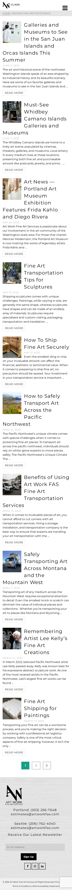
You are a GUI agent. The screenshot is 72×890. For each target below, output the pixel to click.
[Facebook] (27, 866)
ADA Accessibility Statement (45, 886)
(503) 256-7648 (44, 810)
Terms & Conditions (22, 886)
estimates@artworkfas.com (35, 814)
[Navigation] (65, 8)
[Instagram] (35, 866)
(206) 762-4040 (42, 824)
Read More (14, 93)
